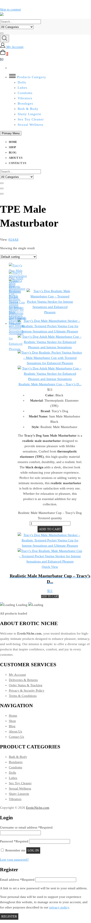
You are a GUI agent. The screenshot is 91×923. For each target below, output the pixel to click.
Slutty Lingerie (29, 114)
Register (9, 916)
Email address (17, 879)
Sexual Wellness (30, 124)
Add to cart (50, 529)
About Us (16, 157)
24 (12, 239)
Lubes (22, 87)
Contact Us (17, 163)
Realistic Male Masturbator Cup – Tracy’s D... (50, 384)
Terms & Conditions (23, 696)
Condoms (25, 93)
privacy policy (59, 907)
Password (14, 841)
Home (13, 142)
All (16, 239)
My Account (17, 674)
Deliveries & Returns (23, 680)
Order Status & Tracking (25, 685)
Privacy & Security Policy (26, 690)
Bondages (25, 103)
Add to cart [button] (50, 596)
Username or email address (26, 827)
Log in (33, 850)
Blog (12, 152)
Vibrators (25, 98)
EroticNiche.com (37, 807)
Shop (12, 147)
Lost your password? (14, 859)
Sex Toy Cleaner (31, 119)
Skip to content (10, 9)
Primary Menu (11, 133)
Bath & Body (28, 109)
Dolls (22, 82)
